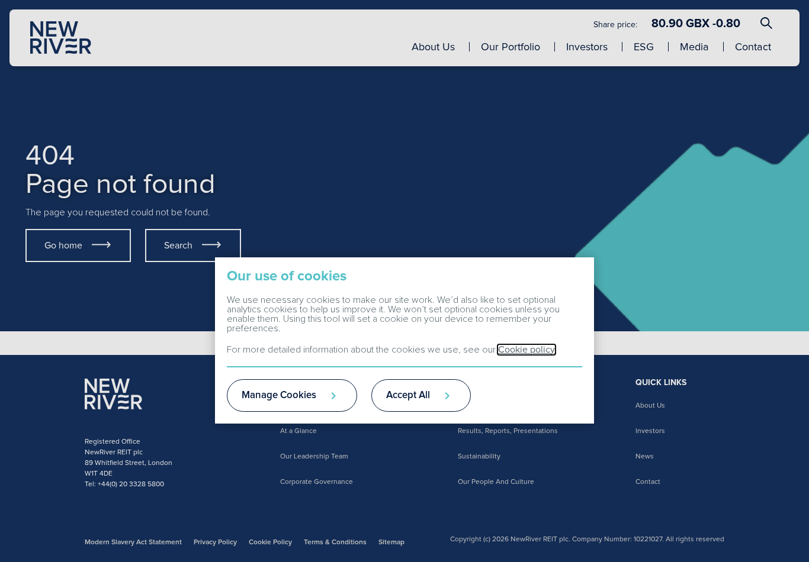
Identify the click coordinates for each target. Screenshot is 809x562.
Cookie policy (526, 349)
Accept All (408, 395)
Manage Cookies (279, 395)
